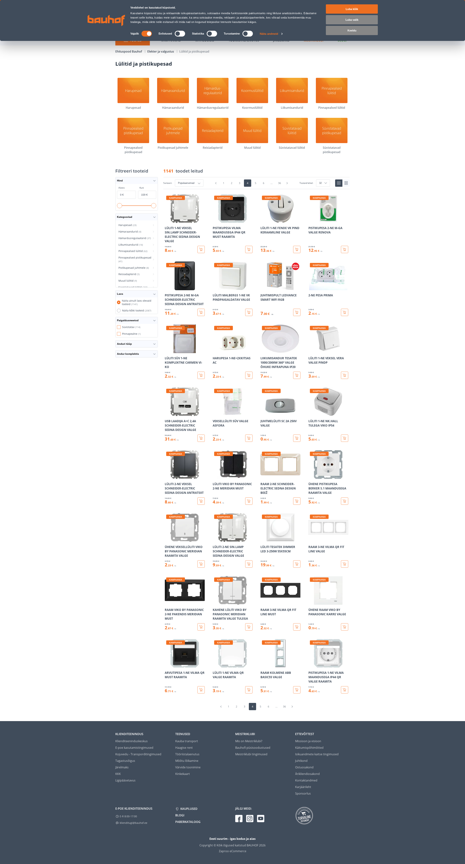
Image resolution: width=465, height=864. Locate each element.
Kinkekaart (182, 774)
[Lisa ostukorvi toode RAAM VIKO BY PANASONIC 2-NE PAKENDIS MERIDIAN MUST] (201, 627)
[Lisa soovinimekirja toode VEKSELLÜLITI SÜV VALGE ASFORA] (215, 413)
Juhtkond (301, 761)
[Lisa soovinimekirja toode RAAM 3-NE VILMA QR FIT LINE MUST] (263, 602)
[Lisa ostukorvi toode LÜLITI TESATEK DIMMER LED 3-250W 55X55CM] (296, 564)
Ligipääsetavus (125, 780)
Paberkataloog (188, 822)
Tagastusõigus (125, 761)
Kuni (142, 187)
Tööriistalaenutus (187, 754)
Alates (121, 187)
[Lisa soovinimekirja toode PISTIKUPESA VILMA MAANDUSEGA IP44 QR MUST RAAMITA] (215, 220)
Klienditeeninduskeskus (131, 741)
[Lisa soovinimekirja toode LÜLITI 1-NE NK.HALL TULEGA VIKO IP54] (311, 413)
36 (279, 183)
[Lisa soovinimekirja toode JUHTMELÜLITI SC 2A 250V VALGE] (263, 413)
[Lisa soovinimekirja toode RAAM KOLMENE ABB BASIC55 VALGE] (263, 665)
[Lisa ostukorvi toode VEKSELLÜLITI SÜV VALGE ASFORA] (248, 438)
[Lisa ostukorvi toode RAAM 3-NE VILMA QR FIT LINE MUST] (296, 627)
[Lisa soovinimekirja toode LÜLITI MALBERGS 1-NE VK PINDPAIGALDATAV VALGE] (215, 287)
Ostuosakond (304, 767)
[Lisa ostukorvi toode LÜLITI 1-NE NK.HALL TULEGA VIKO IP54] (344, 438)
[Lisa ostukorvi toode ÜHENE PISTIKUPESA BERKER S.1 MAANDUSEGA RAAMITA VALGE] (344, 501)
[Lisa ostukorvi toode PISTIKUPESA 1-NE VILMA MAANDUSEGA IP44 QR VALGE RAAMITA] (344, 689)
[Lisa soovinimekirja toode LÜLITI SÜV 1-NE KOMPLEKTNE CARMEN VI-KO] (167, 350)
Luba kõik (352, 9)
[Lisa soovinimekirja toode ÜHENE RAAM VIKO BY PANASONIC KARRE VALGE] (311, 602)
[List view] (346, 183)
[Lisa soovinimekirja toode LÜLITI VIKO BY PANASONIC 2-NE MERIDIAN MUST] (215, 476)
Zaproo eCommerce (232, 851)
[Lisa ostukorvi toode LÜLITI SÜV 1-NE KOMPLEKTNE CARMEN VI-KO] (201, 375)
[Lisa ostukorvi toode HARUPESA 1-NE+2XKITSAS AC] (248, 375)
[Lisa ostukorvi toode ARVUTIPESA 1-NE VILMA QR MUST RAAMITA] (201, 689)
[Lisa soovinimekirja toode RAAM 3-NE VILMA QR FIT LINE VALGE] (311, 539)
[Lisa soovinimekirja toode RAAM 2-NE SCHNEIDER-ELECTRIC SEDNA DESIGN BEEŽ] (263, 476)
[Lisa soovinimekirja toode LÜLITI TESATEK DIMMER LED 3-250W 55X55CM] (263, 539)
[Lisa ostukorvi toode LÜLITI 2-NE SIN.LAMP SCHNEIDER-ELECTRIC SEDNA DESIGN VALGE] (248, 564)
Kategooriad (124, 216)
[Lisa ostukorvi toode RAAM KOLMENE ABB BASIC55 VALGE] (296, 689)
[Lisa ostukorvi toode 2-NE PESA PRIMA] (344, 312)
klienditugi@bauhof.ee (133, 823)
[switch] (180, 34)
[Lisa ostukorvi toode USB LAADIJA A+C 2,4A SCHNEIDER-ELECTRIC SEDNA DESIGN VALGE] (201, 438)
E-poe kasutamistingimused (134, 748)
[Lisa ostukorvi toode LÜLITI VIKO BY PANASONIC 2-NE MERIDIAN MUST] (248, 501)
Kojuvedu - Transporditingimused (138, 754)
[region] (256, 444)
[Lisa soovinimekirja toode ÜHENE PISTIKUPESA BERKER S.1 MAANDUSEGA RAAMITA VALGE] (311, 476)
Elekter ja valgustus (161, 51)
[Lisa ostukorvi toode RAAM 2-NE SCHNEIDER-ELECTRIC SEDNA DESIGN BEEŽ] (296, 501)
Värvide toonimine (188, 767)
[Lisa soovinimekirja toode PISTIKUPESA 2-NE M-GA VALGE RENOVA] (311, 220)
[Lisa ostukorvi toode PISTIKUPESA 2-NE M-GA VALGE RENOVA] (344, 249)
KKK (118, 774)
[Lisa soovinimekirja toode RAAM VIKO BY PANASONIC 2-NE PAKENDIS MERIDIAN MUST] (167, 602)
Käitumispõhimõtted (309, 748)
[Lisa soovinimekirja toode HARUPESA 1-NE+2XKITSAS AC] (215, 350)
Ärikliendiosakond (307, 774)
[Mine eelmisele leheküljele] (216, 183)
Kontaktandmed (306, 780)
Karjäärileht (303, 787)
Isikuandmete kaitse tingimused (317, 754)
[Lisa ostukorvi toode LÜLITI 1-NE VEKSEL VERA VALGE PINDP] (344, 375)
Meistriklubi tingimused (251, 754)
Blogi (179, 815)
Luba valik (351, 19)
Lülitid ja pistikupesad (194, 51)
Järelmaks (122, 767)
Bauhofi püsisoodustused (252, 748)
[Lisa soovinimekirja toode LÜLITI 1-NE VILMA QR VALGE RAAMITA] (215, 665)
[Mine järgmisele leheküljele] (287, 183)
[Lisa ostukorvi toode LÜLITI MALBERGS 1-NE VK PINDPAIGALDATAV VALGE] (248, 312)
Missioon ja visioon (308, 741)
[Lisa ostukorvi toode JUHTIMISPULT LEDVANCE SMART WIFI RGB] (296, 312)
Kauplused (188, 809)
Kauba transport (186, 741)
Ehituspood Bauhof (129, 51)
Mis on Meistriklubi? (248, 741)
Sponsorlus (303, 793)
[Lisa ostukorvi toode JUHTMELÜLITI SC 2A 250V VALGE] (296, 438)
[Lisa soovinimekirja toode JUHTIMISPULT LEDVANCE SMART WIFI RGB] (263, 287)
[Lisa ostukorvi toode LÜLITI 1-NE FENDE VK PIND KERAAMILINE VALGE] (296, 249)
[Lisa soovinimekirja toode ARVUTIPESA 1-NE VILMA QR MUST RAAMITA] (167, 665)
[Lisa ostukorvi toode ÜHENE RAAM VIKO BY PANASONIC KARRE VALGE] (344, 627)
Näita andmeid (269, 33)
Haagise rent (184, 748)
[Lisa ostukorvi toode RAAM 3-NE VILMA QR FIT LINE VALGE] (344, 564)
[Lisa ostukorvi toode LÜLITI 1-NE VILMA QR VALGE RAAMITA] (248, 689)
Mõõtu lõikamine (186, 761)
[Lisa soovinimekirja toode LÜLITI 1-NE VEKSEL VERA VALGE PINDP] (311, 350)
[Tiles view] (338, 183)
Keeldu (351, 30)
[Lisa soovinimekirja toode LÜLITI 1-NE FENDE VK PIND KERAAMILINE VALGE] (263, 220)
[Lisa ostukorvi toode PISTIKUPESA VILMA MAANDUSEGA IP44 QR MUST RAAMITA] (248, 249)
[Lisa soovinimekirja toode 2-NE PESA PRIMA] (311, 287)
